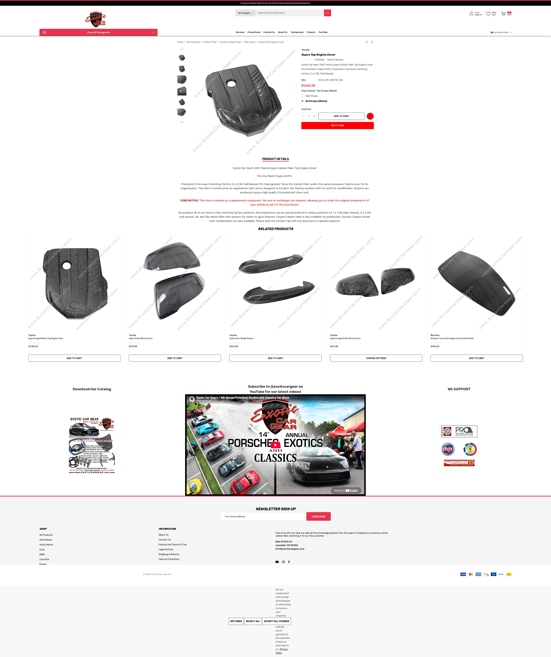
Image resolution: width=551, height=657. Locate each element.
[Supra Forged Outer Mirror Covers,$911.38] (376, 283)
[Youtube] (278, 562)
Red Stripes (312, 96)
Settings (236, 621)
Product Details (275, 159)
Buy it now (337, 125)
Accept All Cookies (276, 621)
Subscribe (318, 516)
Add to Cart (341, 116)
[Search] (327, 12)
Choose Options (376, 358)
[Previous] (367, 42)
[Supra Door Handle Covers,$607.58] (275, 283)
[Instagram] (284, 562)
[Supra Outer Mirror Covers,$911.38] (175, 283)
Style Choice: (319, 90)
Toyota (305, 49)
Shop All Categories (98, 32)
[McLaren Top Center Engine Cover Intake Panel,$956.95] (477, 283)
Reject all (253, 621)
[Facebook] (289, 562)
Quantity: (306, 109)
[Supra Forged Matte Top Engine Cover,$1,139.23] (74, 283)
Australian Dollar (501, 32)
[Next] (372, 42)
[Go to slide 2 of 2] (182, 122)
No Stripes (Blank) (316, 101)
